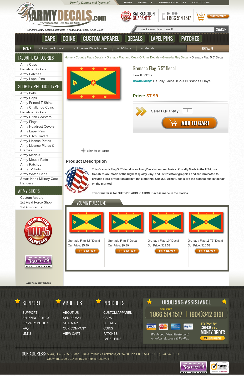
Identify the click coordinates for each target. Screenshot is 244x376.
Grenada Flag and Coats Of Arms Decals (133, 57)
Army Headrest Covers (37, 126)
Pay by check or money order (213, 332)
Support (29, 312)
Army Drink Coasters (35, 117)
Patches (190, 38)
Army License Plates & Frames (37, 148)
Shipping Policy (36, 318)
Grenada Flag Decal (175, 57)
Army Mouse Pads (34, 160)
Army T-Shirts (30, 169)
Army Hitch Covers (34, 136)
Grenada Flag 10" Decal (163, 240)
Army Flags (28, 122)
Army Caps (28, 64)
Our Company (74, 328)
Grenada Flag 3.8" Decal (84, 240)
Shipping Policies (172, 2)
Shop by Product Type (38, 86)
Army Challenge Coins (37, 107)
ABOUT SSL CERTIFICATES (38, 283)
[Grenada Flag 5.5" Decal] (94, 102)
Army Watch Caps (33, 174)
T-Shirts (126, 48)
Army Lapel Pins (32, 79)
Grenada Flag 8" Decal (122, 240)
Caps (49, 38)
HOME (27, 48)
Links (26, 333)
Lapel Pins (162, 38)
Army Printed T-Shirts (36, 102)
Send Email (72, 318)
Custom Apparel (101, 38)
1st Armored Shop (33, 207)
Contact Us (201, 2)
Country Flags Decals (90, 57)
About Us (145, 2)
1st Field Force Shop (36, 202)
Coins (69, 38)
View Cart (71, 333)
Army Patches (30, 74)
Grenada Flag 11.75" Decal (205, 240)
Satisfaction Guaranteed (137, 16)
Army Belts (28, 93)
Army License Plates (35, 141)
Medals (149, 48)
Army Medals (30, 155)
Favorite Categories (36, 58)
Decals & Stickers (33, 69)
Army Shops (29, 191)
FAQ (25, 328)
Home (128, 2)
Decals (135, 38)
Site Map (70, 323)
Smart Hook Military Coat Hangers (39, 181)
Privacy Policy (35, 323)
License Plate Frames (92, 48)
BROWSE (208, 48)
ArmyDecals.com (63, 15)
